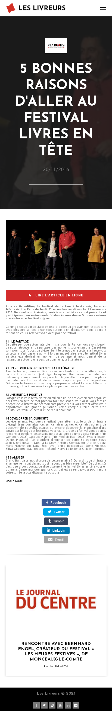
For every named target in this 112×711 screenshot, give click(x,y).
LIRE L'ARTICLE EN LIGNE (58, 295)
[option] (56, 621)
